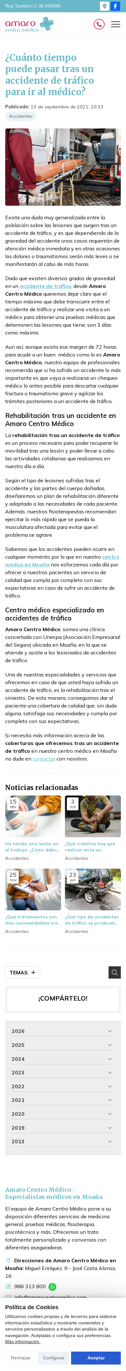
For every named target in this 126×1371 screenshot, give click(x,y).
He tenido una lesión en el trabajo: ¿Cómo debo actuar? (31, 847)
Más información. (22, 1341)
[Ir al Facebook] (115, 6)
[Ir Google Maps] (105, 6)
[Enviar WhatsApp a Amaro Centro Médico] (52, 1287)
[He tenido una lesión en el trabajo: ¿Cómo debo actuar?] (33, 816)
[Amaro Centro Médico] (29, 24)
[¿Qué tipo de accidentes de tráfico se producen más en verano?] (93, 890)
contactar (44, 758)
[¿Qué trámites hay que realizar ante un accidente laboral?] (93, 816)
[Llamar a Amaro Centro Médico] (99, 24)
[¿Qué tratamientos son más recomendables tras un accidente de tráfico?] (33, 890)
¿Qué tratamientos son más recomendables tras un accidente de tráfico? (32, 920)
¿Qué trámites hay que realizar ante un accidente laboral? (90, 847)
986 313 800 (30, 1286)
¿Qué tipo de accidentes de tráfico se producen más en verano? (92, 920)
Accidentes (21, 116)
